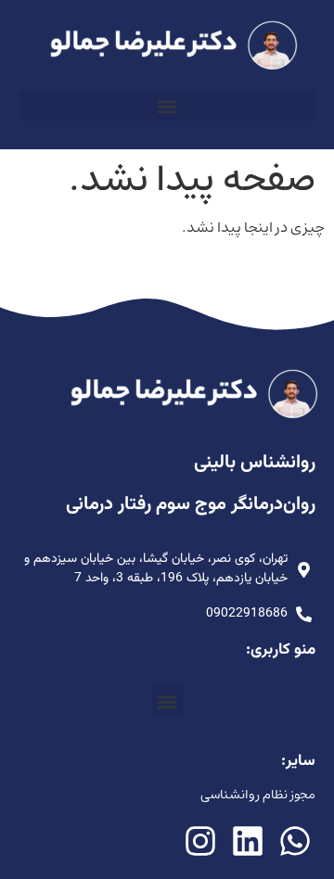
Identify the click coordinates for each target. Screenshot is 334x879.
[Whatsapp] (295, 840)
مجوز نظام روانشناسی (257, 794)
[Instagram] (200, 840)
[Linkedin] (248, 840)
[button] (167, 106)
